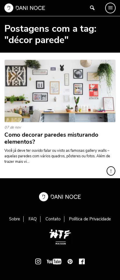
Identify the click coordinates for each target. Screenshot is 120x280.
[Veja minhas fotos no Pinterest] (70, 261)
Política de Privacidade (90, 219)
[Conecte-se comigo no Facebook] (82, 261)
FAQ (33, 219)
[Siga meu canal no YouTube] (54, 261)
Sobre (14, 219)
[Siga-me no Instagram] (38, 261)
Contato (53, 219)
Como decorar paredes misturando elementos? (51, 138)
